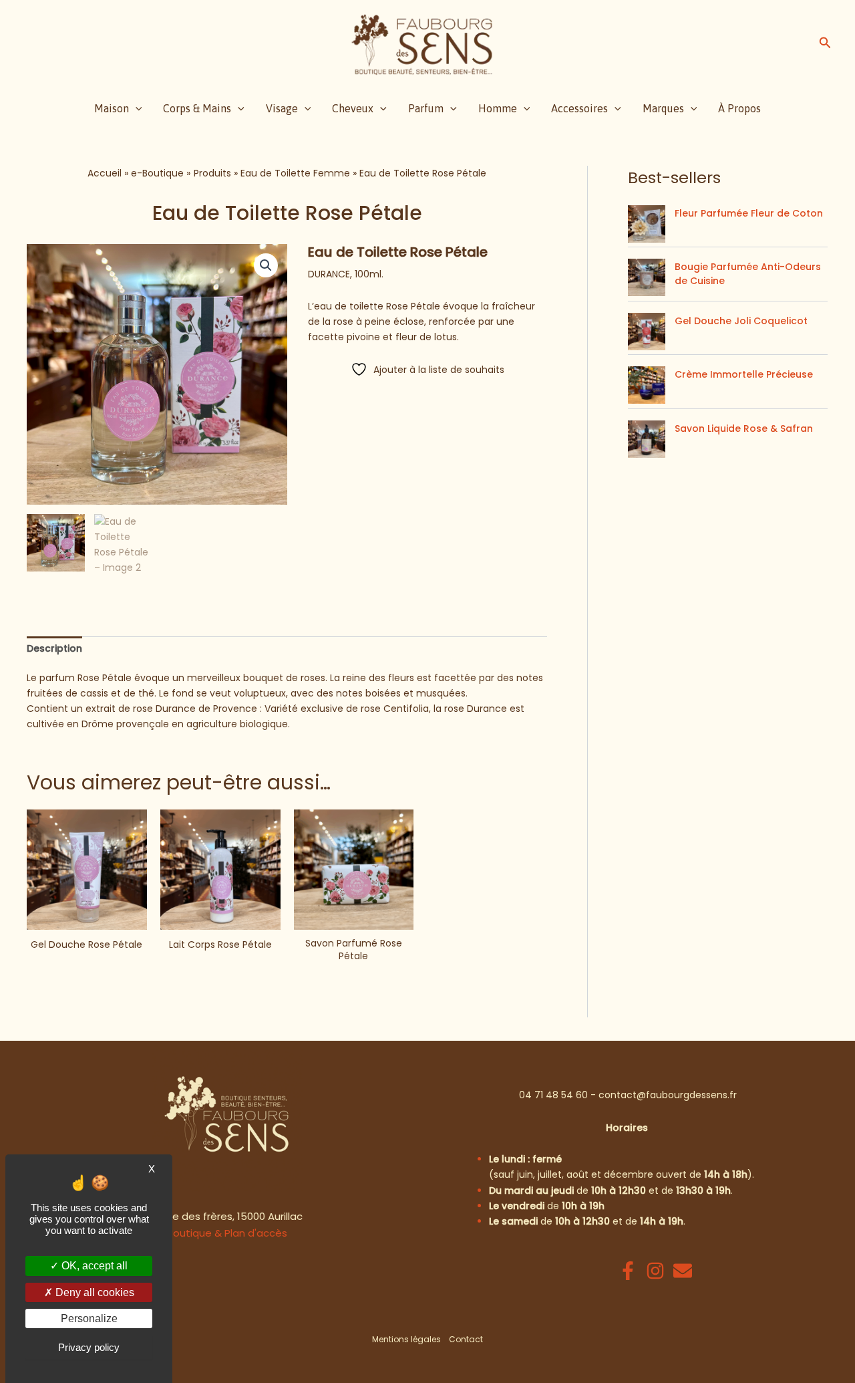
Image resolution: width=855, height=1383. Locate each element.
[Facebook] (628, 1270)
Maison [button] (111, 108)
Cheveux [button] (352, 108)
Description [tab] (54, 648)
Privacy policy (89, 1347)
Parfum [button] (426, 108)
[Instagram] (655, 1270)
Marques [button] (663, 108)
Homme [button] (497, 108)
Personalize (89, 1318)
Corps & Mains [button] (197, 108)
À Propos (739, 108)
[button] (825, 44)
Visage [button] (282, 108)
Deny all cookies (93, 1292)
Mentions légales (406, 1339)
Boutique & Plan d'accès (227, 1233)
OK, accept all (93, 1265)
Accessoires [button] (579, 108)
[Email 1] (682, 1270)
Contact (466, 1339)
